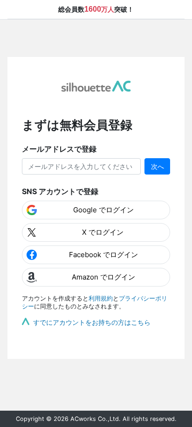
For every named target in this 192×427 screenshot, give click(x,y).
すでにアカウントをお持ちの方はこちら (92, 322)
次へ (157, 166)
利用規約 (101, 298)
